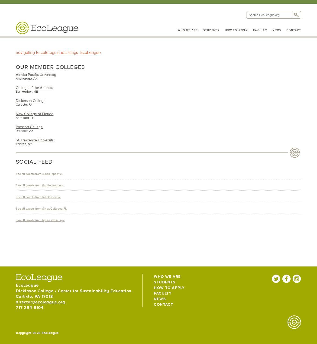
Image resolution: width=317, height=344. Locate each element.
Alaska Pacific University (36, 74)
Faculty (260, 30)
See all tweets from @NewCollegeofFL (41, 209)
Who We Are (188, 30)
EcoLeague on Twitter (276, 278)
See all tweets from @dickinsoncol (38, 197)
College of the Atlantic (34, 87)
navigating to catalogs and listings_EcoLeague (58, 52)
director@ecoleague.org (40, 302)
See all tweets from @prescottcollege (40, 220)
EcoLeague (47, 27)
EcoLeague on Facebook (286, 278)
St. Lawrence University (35, 140)
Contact (294, 30)
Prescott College (29, 127)
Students (211, 30)
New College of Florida (34, 114)
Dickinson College (30, 100)
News (276, 30)
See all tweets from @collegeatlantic (40, 185)
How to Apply (236, 30)
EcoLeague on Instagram (296, 278)
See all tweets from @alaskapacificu (39, 174)
